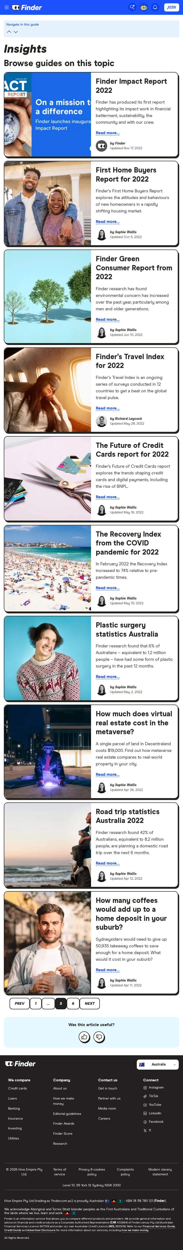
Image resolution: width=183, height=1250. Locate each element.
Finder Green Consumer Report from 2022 (134, 268)
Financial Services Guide (159, 1226)
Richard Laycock (128, 419)
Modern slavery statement (160, 1172)
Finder (120, 143)
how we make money (135, 1230)
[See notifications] (155, 7)
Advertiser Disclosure (41, 1230)
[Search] (132, 7)
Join (172, 7)
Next (90, 1004)
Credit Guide (12, 1230)
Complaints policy (125, 1172)
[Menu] (7, 7)
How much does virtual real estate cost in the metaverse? (134, 723)
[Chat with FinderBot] (143, 7)
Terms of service (59, 1172)
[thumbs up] (84, 1036)
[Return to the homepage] (26, 7)
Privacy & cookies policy (92, 1172)
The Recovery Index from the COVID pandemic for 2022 (128, 543)
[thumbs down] (98, 1036)
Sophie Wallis (126, 232)
